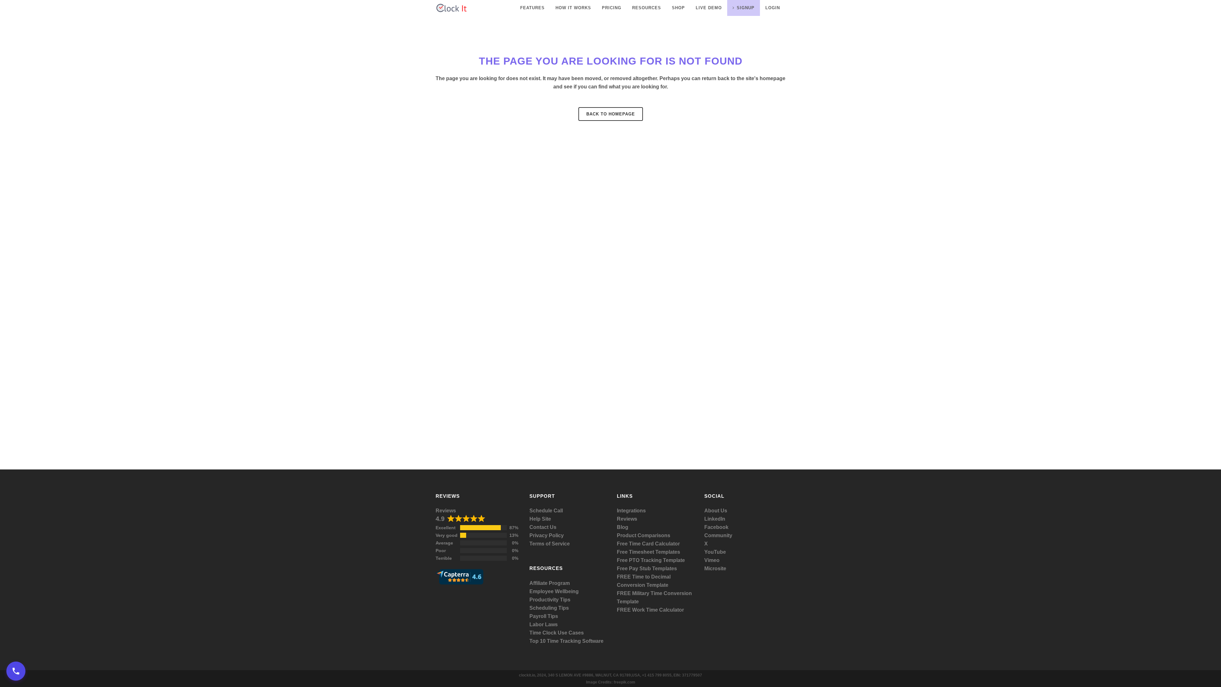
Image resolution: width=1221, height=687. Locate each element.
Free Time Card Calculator (648, 543)
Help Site (540, 519)
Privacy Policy (546, 535)
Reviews (446, 510)
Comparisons (654, 535)
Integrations (631, 510)
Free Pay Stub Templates (647, 568)
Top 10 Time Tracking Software (566, 641)
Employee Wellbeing (554, 591)
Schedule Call (546, 510)
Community (718, 535)
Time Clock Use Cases (556, 632)
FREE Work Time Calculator (650, 610)
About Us (715, 510)
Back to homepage (610, 114)
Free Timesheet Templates (648, 552)
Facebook (716, 527)
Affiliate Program (549, 583)
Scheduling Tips (549, 608)
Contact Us (542, 527)
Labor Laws (543, 624)
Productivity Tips (549, 599)
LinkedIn (714, 519)
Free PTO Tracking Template (651, 560)
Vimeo (712, 560)
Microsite (715, 568)
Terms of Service (549, 543)
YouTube (715, 552)
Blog (622, 527)
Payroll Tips (543, 616)
